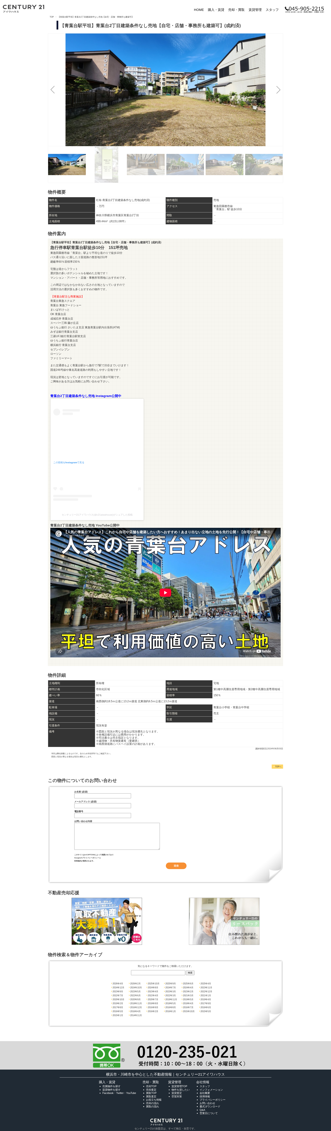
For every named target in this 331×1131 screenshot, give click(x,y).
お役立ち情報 (154, 1099)
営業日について (209, 1113)
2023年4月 (153, 991)
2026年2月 (135, 983)
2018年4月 (188, 1003)
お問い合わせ (207, 1103)
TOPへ (277, 766)
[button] (278, 90)
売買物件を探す (111, 1086)
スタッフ (272, 10)
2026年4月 (118, 983)
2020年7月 (153, 999)
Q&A (202, 1109)
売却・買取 (236, 10)
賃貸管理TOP (179, 1086)
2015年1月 (118, 1015)
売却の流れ (152, 1103)
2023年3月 (170, 991)
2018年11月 (136, 1003)
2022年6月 (135, 995)
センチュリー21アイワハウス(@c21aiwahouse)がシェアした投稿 (97, 514)
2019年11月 (171, 999)
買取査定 (151, 1096)
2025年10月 (153, 983)
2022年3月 (170, 995)
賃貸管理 (255, 10)
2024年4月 (188, 987)
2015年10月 (189, 1011)
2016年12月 (136, 1007)
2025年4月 (205, 983)
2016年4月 (135, 1011)
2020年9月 (135, 999)
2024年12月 (118, 987)
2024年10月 (136, 987)
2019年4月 (205, 999)
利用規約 (77, 861)
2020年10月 (118, 999)
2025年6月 (188, 983)
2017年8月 (118, 1007)
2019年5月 (188, 999)
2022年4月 (153, 995)
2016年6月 (205, 1007)
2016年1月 (170, 1011)
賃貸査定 (177, 1092)
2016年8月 (170, 1007)
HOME (199, 10)
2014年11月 (136, 1015)
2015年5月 (205, 1011)
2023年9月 (118, 991)
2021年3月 (188, 995)
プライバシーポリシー (90, 858)
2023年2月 (188, 991)
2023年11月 (206, 987)
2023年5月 (135, 991)
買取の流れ (152, 1106)
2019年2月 (118, 1003)
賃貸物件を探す (111, 1089)
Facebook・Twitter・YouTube (119, 1092)
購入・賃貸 (216, 10)
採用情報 (205, 1096)
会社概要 (205, 1092)
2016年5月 (118, 1011)
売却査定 (151, 1089)
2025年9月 (170, 983)
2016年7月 (188, 1007)
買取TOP (151, 1092)
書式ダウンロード (210, 1106)
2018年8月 (153, 1003)
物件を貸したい (181, 1089)
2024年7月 (170, 987)
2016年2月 (153, 1011)
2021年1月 (205, 995)
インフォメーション (211, 1089)
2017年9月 (205, 1003)
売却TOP (151, 1086)
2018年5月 (170, 1003)
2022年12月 (206, 991)
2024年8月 (153, 987)
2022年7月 (118, 995)
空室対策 (177, 1096)
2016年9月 (153, 1007)
